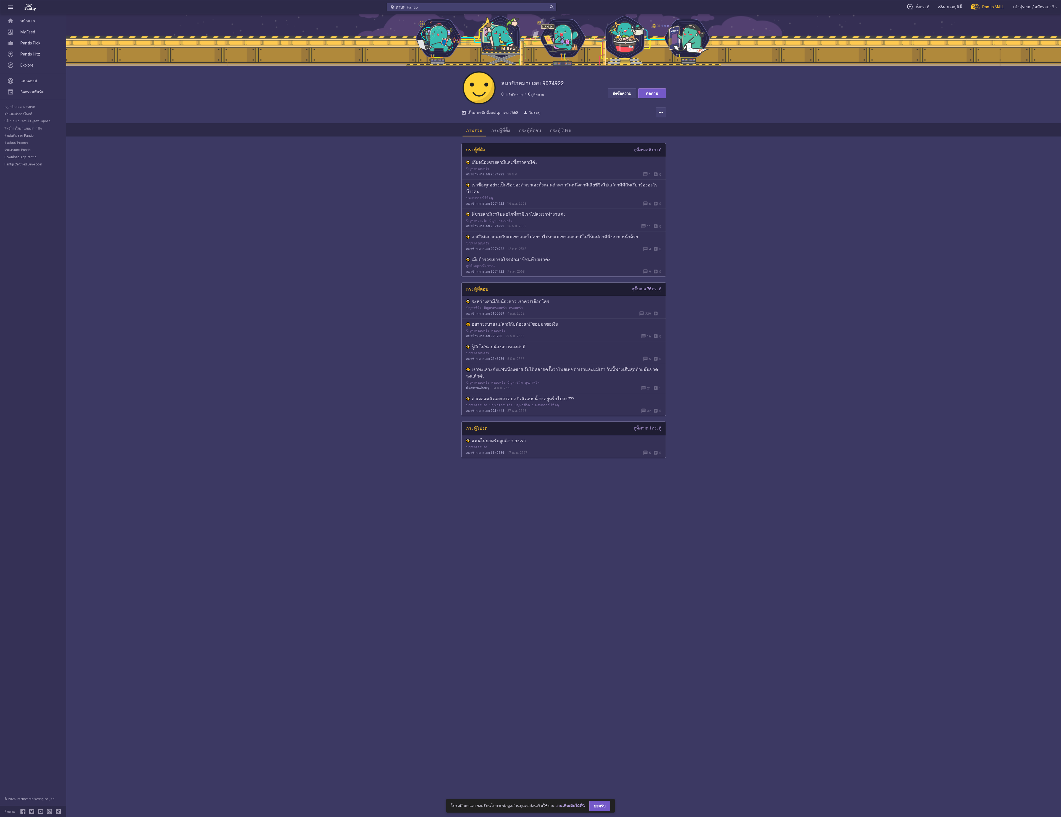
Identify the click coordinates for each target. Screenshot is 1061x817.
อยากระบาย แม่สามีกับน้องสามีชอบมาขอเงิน (515, 324)
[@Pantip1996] (32, 811)
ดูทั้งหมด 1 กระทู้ (647, 428)
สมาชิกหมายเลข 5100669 (485, 313)
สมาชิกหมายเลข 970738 (484, 336)
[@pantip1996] (58, 811)
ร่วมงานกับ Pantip (17, 150)
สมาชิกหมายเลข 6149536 (485, 453)
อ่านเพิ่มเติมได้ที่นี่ (570, 805)
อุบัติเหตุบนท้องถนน (480, 266)
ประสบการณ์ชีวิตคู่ (479, 198)
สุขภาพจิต (532, 382)
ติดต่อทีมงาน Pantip (18, 136)
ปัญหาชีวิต (474, 308)
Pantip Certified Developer (23, 164)
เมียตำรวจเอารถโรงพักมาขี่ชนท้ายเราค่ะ (511, 259)
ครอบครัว (516, 308)
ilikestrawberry (477, 388)
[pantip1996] (41, 811)
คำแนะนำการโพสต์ (18, 114)
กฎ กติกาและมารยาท (19, 107)
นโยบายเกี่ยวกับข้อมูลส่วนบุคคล (27, 121)
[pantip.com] (30, 7)
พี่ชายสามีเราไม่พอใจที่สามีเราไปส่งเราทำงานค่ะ (519, 214)
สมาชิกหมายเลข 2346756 (485, 359)
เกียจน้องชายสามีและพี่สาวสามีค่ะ (505, 162)
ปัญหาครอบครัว (477, 169)
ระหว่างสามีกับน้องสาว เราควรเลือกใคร (510, 301)
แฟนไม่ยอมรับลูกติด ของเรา (499, 440)
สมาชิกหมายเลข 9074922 (485, 174)
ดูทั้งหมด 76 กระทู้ (646, 289)
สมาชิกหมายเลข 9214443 (485, 411)
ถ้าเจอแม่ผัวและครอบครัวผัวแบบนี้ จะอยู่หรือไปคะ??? (523, 398)
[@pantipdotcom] (50, 811)
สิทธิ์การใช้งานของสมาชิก (23, 128)
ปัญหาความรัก (476, 221)
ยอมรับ (600, 806)
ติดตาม (652, 93)
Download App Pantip (20, 157)
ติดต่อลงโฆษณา (16, 143)
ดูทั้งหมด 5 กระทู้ (647, 150)
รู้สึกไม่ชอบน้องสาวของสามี (499, 346)
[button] (10, 7)
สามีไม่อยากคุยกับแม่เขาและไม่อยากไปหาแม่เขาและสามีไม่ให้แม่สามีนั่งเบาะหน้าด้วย (555, 236)
